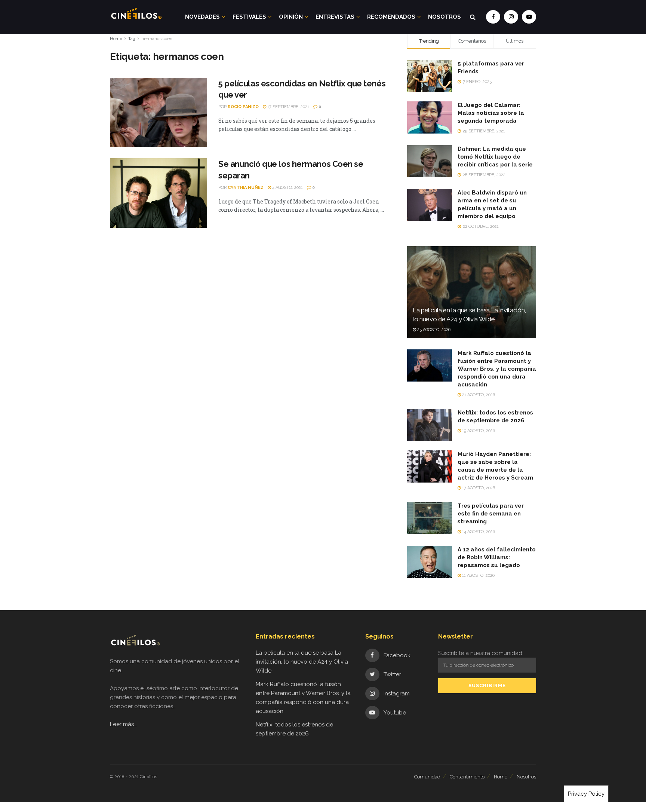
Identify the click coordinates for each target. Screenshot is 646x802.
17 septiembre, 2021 (287, 106)
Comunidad (427, 777)
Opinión (291, 16)
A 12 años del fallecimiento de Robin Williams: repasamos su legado (497, 557)
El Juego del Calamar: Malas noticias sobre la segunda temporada (491, 113)
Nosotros (444, 16)
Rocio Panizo (243, 106)
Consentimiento (467, 777)
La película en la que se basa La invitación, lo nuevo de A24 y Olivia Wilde (302, 661)
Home (116, 38)
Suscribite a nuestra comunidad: (480, 653)
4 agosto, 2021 (287, 187)
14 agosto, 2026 (478, 531)
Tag (131, 38)
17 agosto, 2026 (478, 488)
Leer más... (123, 724)
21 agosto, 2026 (478, 394)
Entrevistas (335, 16)
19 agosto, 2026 (478, 430)
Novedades (202, 16)
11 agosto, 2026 (478, 575)
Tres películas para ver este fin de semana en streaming (491, 513)
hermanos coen (156, 38)
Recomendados (391, 16)
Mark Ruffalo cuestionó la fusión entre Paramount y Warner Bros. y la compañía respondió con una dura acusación (497, 369)
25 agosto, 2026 (433, 329)
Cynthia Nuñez (246, 187)
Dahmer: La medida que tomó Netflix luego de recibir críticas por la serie (495, 157)
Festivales (249, 16)
